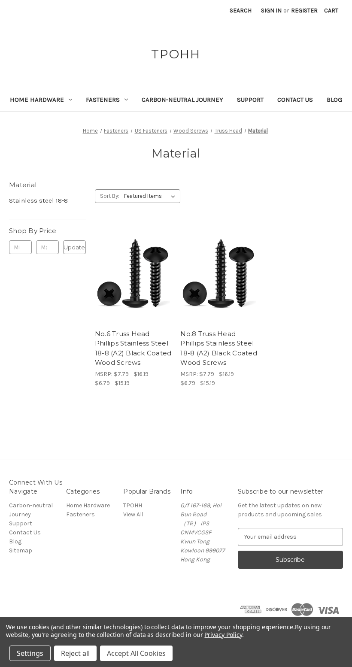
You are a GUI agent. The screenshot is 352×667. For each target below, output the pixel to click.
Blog (334, 99)
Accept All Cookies (136, 653)
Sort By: (109, 196)
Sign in (271, 10)
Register (304, 10)
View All (133, 514)
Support (250, 99)
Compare (130, 274)
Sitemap (20, 550)
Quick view (125, 258)
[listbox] (151, 196)
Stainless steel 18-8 (38, 200)
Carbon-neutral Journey (182, 99)
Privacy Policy (223, 635)
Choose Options (133, 289)
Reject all (75, 653)
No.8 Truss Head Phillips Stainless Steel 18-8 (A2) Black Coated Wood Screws (218, 348)
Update (74, 247)
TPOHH (132, 505)
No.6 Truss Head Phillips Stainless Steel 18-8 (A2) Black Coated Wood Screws (133, 348)
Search (241, 10)
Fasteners (103, 99)
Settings (30, 653)
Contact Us (295, 99)
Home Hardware (37, 99)
